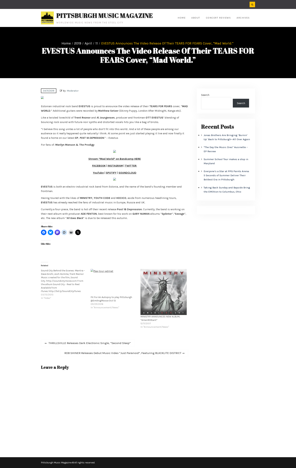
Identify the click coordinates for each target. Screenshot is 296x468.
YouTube (98, 172)
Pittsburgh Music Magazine (104, 15)
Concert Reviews (218, 17)
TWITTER (131, 165)
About (195, 17)
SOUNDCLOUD (127, 172)
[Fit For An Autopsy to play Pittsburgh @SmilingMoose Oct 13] (114, 282)
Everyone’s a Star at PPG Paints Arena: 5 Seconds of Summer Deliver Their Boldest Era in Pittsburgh (226, 175)
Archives (243, 17)
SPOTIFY (111, 172)
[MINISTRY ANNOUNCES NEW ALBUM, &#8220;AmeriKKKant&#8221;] (163, 292)
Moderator (73, 90)
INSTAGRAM (115, 165)
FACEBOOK (99, 165)
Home (182, 17)
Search (205, 95)
